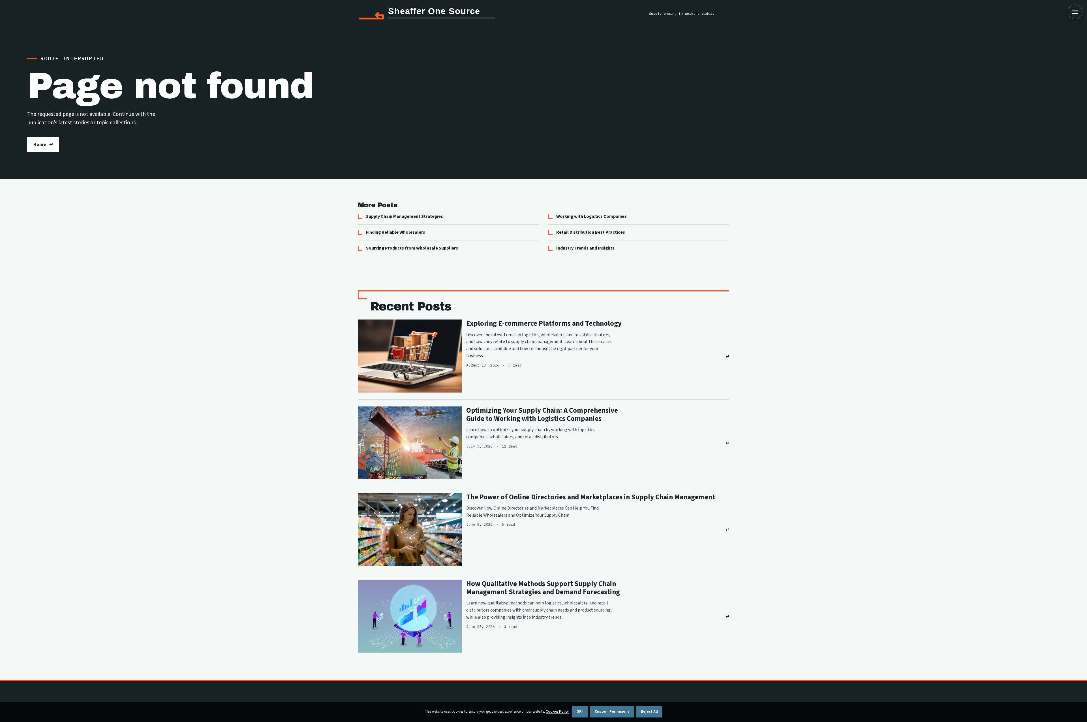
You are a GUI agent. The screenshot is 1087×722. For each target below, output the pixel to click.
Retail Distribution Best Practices (590, 232)
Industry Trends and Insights (585, 248)
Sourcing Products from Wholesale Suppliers (412, 248)
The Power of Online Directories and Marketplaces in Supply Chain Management (590, 497)
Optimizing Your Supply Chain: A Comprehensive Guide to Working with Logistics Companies (542, 415)
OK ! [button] (579, 711)
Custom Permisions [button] (612, 711)
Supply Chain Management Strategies (404, 216)
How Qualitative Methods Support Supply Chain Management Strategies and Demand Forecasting (543, 588)
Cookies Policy (557, 711)
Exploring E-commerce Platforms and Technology (544, 324)
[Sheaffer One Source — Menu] (1075, 12)
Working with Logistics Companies (591, 216)
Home (39, 144)
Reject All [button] (649, 711)
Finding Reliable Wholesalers (395, 232)
